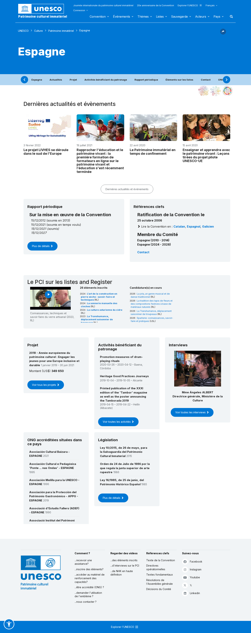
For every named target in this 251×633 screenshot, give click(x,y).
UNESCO (23, 30)
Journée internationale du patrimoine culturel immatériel (103, 5)
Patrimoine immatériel (61, 30)
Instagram (195, 569)
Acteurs (200, 16)
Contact (206, 79)
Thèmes (143, 16)
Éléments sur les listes (179, 79)
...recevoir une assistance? (83, 562)
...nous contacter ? (85, 601)
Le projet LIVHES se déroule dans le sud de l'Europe (46, 151)
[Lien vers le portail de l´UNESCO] (43, 9)
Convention (98, 16)
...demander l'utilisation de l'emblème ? (88, 594)
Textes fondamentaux (159, 574)
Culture (38, 30)
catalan (179, 226)
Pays (217, 16)
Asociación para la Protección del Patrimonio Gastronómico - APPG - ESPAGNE (53, 496)
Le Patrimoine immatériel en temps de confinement (152, 151)
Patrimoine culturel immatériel (42, 16)
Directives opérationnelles (155, 567)
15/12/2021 (38, 229)
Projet (73, 79)
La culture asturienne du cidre (104, 310)
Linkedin (195, 593)
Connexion (79, 10)
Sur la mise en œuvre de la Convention (70, 214)
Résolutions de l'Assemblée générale (159, 581)
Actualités (56, 79)
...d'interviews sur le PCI (124, 565)
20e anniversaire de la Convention (155, 5)
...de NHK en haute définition (121, 572)
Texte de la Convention (160, 560)
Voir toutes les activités (117, 421)
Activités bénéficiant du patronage (106, 79)
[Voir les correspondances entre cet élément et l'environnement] (215, 90)
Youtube (195, 577)
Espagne (36, 79)
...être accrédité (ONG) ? (89, 587)
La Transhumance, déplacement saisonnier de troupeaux (97, 319)
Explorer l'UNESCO (188, 5)
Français (210, 5)
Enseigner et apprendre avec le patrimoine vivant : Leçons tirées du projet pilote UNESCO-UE (206, 155)
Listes (160, 16)
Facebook (196, 561)
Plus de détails (41, 246)
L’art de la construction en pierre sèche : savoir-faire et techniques (99, 296)
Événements (121, 16)
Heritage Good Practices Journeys (124, 376)
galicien (208, 226)
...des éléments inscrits (123, 560)
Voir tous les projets (44, 384)
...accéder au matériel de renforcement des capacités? (90, 578)
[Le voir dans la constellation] (203, 90)
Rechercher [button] (230, 16)
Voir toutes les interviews (190, 412)
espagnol (193, 226)
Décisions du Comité (158, 589)
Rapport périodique (146, 79)
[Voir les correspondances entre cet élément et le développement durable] (227, 90)
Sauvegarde (179, 16)
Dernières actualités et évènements (126, 189)
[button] (223, 33)
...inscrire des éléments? (89, 569)
